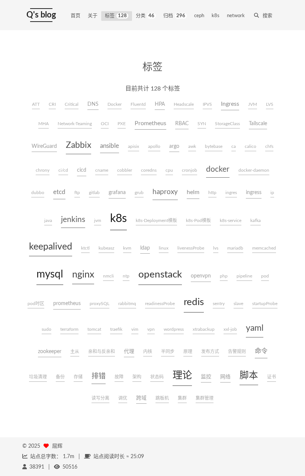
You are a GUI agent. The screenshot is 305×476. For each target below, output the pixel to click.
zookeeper (49, 351)
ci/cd (63, 170)
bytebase (213, 146)
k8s (215, 15)
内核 (147, 351)
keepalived (50, 246)
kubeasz (106, 248)
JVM (252, 104)
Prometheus (150, 123)
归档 (174, 15)
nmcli (108, 276)
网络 (225, 377)
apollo (154, 146)
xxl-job (230, 329)
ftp (77, 192)
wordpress (174, 329)
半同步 (167, 351)
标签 (116, 15)
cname (101, 170)
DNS (93, 104)
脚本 (249, 375)
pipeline (244, 276)
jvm (97, 220)
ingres (231, 192)
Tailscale (258, 123)
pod (265, 276)
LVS (269, 104)
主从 (74, 351)
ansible (109, 146)
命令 (261, 351)
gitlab (94, 192)
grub (139, 192)
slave (238, 303)
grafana (117, 192)
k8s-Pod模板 (198, 220)
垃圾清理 (38, 377)
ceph (199, 15)
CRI (52, 104)
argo (174, 146)
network (236, 15)
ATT (36, 104)
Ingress (230, 104)
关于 (92, 15)
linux (163, 248)
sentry (219, 303)
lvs (215, 248)
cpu (169, 170)
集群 (182, 398)
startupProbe (264, 303)
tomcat (94, 329)
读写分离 (100, 398)
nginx (83, 274)
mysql (49, 274)
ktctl (85, 248)
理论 (182, 375)
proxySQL (99, 303)
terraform (69, 329)
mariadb (235, 248)
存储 (78, 377)
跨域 (141, 398)
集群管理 (205, 398)
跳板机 (162, 398)
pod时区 (36, 303)
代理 (129, 351)
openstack (160, 274)
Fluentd (138, 104)
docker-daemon (253, 170)
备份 (60, 377)
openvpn (201, 276)
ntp (126, 276)
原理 (187, 351)
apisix (133, 146)
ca (233, 146)
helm (193, 192)
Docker (114, 104)
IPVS (207, 104)
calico (250, 146)
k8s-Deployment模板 (156, 220)
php (224, 276)
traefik (116, 329)
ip (272, 192)
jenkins (73, 219)
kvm (127, 248)
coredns (149, 170)
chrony (42, 170)
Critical (71, 104)
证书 (271, 377)
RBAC (182, 123)
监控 (206, 377)
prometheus (67, 303)
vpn (151, 329)
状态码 (157, 377)
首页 (75, 15)
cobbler (124, 170)
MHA (43, 123)
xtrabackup (204, 329)
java (48, 220)
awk (192, 146)
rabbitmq (127, 303)
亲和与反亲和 (101, 351)
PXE (122, 123)
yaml (254, 328)
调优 (122, 398)
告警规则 (237, 351)
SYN (202, 123)
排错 (99, 376)
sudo (46, 329)
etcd (59, 192)
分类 (145, 15)
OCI (105, 123)
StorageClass (227, 123)
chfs (269, 146)
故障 (119, 377)
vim (134, 329)
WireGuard (44, 146)
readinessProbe (160, 303)
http (212, 192)
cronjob (189, 170)
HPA (160, 104)
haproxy (165, 192)
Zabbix (78, 145)
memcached (264, 248)
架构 (136, 377)
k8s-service (230, 220)
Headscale (184, 104)
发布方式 (210, 351)
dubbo (37, 192)
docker (217, 169)
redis (194, 302)
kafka (255, 220)
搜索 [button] (267, 15)
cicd (81, 170)
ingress (253, 192)
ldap (145, 248)
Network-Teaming (75, 123)
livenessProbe (190, 248)
